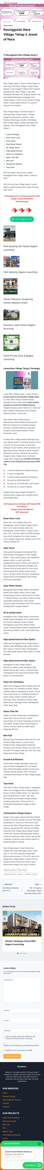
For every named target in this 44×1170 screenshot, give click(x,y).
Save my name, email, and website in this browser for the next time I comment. (20, 1037)
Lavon (5, 1138)
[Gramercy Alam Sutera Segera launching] (11, 314)
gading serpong (9, 870)
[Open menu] (39, 3)
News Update (8, 25)
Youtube (6, 1107)
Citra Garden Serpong (11, 1135)
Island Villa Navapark (11, 1118)
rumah (20, 874)
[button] (22, 219)
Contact (6, 1103)
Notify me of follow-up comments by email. (21, 1045)
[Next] (38, 931)
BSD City (6, 1124)
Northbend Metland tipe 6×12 (10, 888)
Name (7, 1010)
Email (7, 1020)
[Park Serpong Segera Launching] (11, 261)
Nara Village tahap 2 (11, 83)
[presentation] (22, 924)
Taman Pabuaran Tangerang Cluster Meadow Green (18, 301)
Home (5, 1093)
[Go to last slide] (6, 931)
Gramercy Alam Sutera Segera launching (19, 327)
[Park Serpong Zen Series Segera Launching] (9, 233)
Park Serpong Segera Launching (20, 272)
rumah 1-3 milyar (31, 874)
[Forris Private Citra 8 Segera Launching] (11, 343)
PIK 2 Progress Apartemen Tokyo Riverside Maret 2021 (32, 889)
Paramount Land (9, 1121)
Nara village (22, 870)
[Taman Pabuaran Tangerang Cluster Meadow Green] (10, 286)
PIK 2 (5, 1128)
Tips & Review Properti (12, 1100)
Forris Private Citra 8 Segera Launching (18, 357)
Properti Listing (9, 1096)
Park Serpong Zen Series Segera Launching (20, 248)
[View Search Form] (34, 3)
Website (7, 1030)
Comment (9, 980)
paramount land (9, 874)
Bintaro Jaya (8, 1131)
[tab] (17, 953)
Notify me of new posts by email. (19, 1050)
